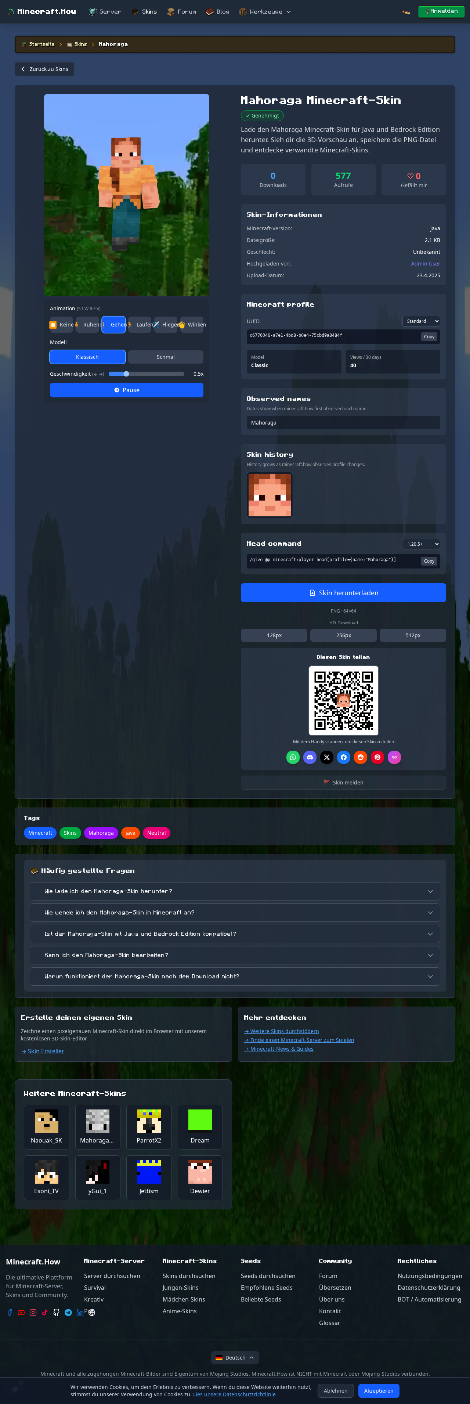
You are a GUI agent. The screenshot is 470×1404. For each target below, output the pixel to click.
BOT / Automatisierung (430, 1299)
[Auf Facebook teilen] (343, 757)
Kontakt (330, 1311)
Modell (58, 342)
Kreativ (94, 1299)
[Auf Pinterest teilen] (377, 757)
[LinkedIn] (80, 1312)
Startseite (42, 44)
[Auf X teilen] (326, 757)
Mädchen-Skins (184, 1299)
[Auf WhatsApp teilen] (293, 757)
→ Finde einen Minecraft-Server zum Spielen (299, 1039)
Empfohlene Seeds (267, 1288)
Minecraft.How (47, 11)
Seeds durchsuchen (268, 1276)
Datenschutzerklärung (429, 1288)
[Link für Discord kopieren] (310, 757)
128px (274, 635)
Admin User (425, 263)
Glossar (329, 1323)
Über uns (332, 1299)
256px (343, 635)
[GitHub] (56, 1312)
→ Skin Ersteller (42, 1051)
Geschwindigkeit (77, 373)
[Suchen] (405, 11)
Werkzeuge (266, 12)
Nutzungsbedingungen (430, 1276)
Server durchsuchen (112, 1276)
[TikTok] (44, 1312)
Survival (95, 1288)
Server (111, 12)
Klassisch (87, 356)
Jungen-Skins (181, 1288)
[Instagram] (33, 1312)
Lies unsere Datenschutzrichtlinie (234, 1394)
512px (413, 635)
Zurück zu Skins (49, 68)
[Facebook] (9, 1312)
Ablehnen (336, 1390)
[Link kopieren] (394, 757)
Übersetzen (335, 1288)
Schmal (166, 356)
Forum (187, 12)
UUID (253, 321)
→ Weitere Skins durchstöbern (281, 1031)
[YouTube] (21, 1312)
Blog (223, 12)
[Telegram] (68, 1312)
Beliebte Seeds (261, 1299)
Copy (429, 336)
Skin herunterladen (349, 592)
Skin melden (344, 782)
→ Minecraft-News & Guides (279, 1048)
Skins (150, 12)
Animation (75, 308)
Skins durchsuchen (189, 1276)
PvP (89, 1311)
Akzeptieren (379, 1390)
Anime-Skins (180, 1311)
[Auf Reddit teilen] (360, 757)
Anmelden (444, 11)
